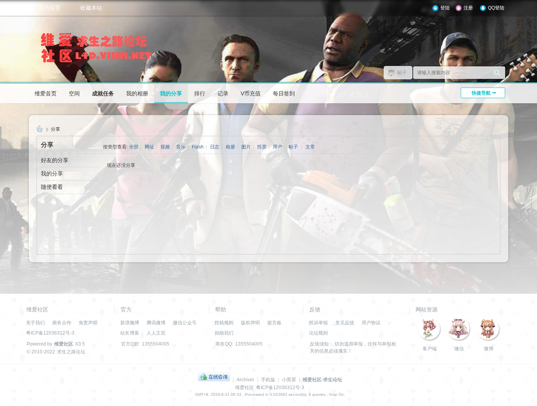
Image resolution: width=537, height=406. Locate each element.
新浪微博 (129, 323)
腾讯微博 (156, 323)
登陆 (445, 8)
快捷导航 (481, 93)
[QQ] (214, 379)
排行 (199, 93)
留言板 (274, 323)
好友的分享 (54, 160)
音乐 (181, 147)
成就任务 (103, 93)
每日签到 (284, 93)
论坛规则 (318, 333)
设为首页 (50, 8)
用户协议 (371, 323)
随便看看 (52, 187)
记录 (222, 93)
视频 (165, 147)
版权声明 (250, 323)
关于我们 (35, 323)
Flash (198, 147)
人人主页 (156, 333)
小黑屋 (289, 379)
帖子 (402, 72)
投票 (262, 147)
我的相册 (137, 93)
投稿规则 (224, 323)
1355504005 (155, 344)
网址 (149, 147)
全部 (133, 147)
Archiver (245, 379)
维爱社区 (40, 129)
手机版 (268, 379)
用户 (277, 147)
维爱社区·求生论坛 (322, 379)
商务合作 (61, 323)
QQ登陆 (496, 8)
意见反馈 (344, 323)
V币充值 (251, 93)
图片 (246, 147)
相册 (230, 147)
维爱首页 (46, 93)
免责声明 (88, 323)
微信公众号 (185, 323)
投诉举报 (318, 323)
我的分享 (171, 93)
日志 (214, 147)
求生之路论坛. (71, 352)
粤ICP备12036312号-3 (50, 333)
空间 (74, 93)
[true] (497, 72)
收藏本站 (91, 8)
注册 (468, 8)
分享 (55, 129)
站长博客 (129, 333)
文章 (310, 147)
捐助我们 (224, 333)
